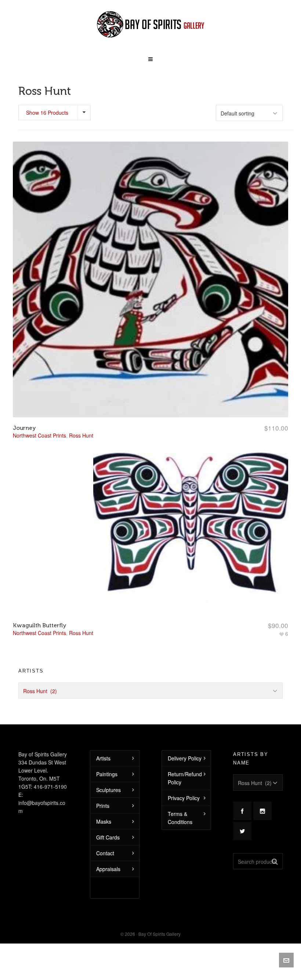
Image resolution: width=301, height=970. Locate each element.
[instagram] (262, 811)
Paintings (106, 774)
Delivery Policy (185, 758)
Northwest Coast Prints (39, 632)
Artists (103, 758)
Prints (102, 805)
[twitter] (242, 831)
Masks (103, 821)
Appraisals (108, 869)
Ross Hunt (81, 632)
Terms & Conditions (180, 817)
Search (275, 861)
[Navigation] (150, 56)
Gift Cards (108, 837)
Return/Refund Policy (185, 778)
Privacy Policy (184, 798)
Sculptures (108, 790)
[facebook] (242, 811)
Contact (105, 853)
